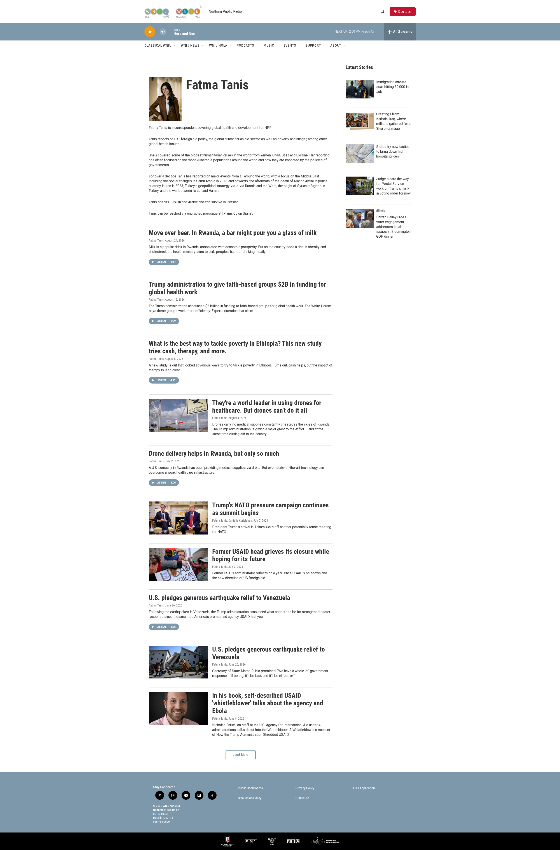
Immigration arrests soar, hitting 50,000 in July (392, 87)
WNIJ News (190, 45)
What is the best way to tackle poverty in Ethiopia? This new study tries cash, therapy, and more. (235, 347)
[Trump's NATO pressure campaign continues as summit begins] (178, 517)
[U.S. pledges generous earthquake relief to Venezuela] (178, 662)
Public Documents (250, 788)
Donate (404, 11)
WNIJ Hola (218, 45)
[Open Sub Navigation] (175, 45)
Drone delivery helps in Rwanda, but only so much (214, 453)
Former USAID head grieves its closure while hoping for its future (270, 555)
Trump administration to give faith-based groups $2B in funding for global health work (237, 288)
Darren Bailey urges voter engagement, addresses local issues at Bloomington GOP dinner (393, 226)
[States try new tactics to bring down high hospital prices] (360, 153)
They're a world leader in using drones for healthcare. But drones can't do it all (266, 406)
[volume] (163, 32)
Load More (241, 755)
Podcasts (245, 45)
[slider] (170, 31)
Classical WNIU (158, 45)
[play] (149, 31)
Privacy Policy (305, 788)
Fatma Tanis (156, 240)
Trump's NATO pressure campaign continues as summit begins (270, 509)
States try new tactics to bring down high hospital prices (393, 151)
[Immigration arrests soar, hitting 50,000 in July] (360, 89)
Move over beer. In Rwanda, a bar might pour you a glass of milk (233, 233)
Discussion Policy (249, 798)
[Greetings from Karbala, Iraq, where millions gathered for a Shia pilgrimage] (360, 121)
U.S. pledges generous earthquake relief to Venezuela (219, 597)
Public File (302, 798)
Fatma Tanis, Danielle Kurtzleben (232, 520)
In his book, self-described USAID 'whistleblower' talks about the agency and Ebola (267, 703)
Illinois (380, 210)
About (335, 45)
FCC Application (364, 788)
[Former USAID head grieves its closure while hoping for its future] (178, 564)
